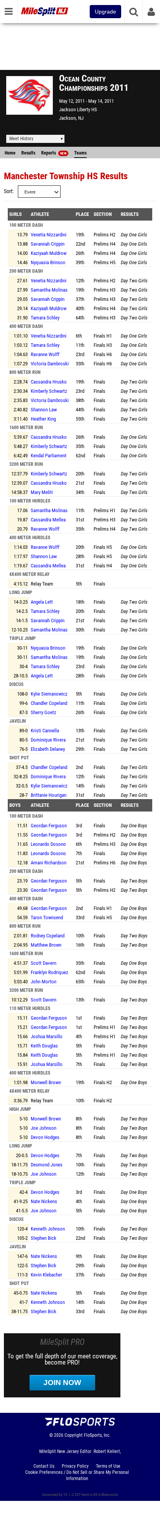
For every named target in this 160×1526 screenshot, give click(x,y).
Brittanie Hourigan (48, 795)
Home (10, 153)
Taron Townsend (47, 917)
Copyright (73, 1435)
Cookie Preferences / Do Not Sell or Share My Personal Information (77, 1475)
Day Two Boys (134, 881)
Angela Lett (42, 602)
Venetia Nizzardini (48, 235)
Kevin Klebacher (46, 1275)
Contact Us (43, 1466)
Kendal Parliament (48, 455)
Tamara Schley (45, 318)
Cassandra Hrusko (49, 382)
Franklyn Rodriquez (49, 972)
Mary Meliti (42, 492)
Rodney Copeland (47, 936)
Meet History (21, 138)
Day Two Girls (134, 280)
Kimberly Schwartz (49, 391)
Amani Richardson (48, 863)
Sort (8, 191)
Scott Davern (43, 963)
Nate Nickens (44, 1201)
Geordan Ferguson (49, 825)
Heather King (43, 419)
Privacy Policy (75, 1466)
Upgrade (105, 11)
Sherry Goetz (43, 712)
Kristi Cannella (45, 730)
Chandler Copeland (49, 703)
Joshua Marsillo (47, 1036)
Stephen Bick (43, 1238)
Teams (80, 153)
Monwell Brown (46, 1082)
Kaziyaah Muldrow (48, 253)
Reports (53, 153)
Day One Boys (134, 825)
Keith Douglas (44, 1046)
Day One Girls (134, 235)
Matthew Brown (46, 945)
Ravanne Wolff (45, 354)
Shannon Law (44, 409)
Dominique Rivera (48, 740)
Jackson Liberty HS (78, 109)
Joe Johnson (43, 1128)
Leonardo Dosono (48, 844)
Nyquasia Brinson (48, 262)
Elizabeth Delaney (48, 749)
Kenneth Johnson (48, 1229)
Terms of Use (108, 1466)
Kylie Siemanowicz (49, 694)
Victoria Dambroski (50, 364)
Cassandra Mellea (48, 520)
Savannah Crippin (47, 244)
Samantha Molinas (49, 290)
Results (28, 153)
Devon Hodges (45, 1137)
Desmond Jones (47, 1165)
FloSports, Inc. (97, 1435)
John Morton (43, 982)
